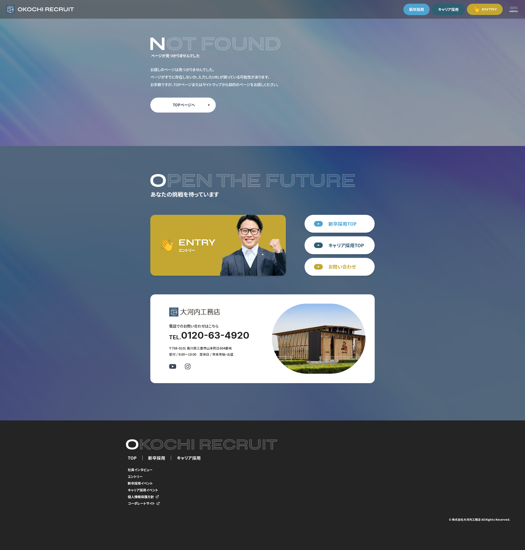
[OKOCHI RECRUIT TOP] (40, 9)
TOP (132, 457)
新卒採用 (156, 457)
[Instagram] (187, 366)
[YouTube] (172, 366)
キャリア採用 (189, 457)
